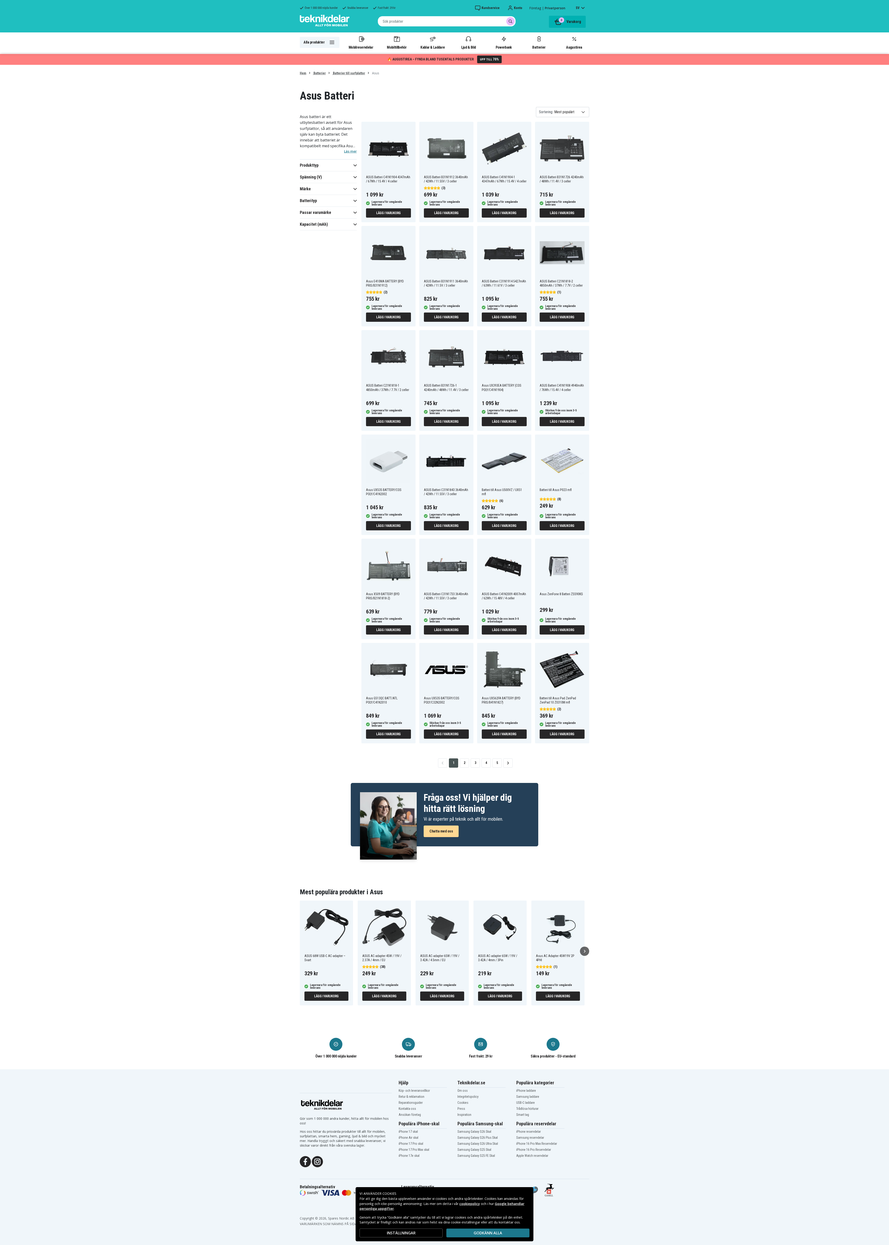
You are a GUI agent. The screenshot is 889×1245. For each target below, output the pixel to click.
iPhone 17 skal (408, 1131)
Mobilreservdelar (361, 47)
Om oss (462, 1090)
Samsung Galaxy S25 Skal (474, 1149)
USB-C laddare (525, 1102)
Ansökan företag (410, 1115)
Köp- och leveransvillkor (414, 1090)
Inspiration (464, 1115)
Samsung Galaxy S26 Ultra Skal (477, 1143)
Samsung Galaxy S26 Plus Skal (477, 1137)
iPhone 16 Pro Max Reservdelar (536, 1143)
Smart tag (522, 1115)
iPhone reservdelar (528, 1131)
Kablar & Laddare (432, 47)
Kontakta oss (407, 1108)
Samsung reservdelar (530, 1137)
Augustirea (574, 47)
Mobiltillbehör (397, 47)
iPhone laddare (526, 1090)
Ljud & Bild (468, 47)
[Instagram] (317, 1161)
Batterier (538, 47)
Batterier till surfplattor (348, 73)
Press (461, 1108)
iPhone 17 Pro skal (411, 1143)
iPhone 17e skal (409, 1155)
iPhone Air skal (408, 1137)
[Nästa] (584, 951)
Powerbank (504, 47)
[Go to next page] (508, 763)
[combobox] (447, 21)
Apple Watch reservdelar (532, 1155)
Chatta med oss (441, 831)
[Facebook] (305, 1161)
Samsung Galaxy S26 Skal (474, 1131)
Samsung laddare (527, 1096)
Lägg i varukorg (388, 213)
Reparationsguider (411, 1102)
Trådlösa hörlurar (527, 1108)
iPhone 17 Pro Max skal (414, 1149)
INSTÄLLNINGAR (401, 1233)
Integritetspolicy (468, 1096)
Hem (303, 73)
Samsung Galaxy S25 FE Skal (476, 1155)
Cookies (462, 1102)
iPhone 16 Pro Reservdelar (533, 1149)
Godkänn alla (488, 1233)
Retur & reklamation (411, 1096)
